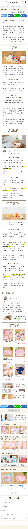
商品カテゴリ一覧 (5, 502)
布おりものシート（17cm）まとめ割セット (20, 486)
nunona (17, 523)
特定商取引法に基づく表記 (8, 518)
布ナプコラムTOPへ (14, 410)
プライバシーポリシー (7, 514)
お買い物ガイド (5, 506)
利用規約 (3, 510)
